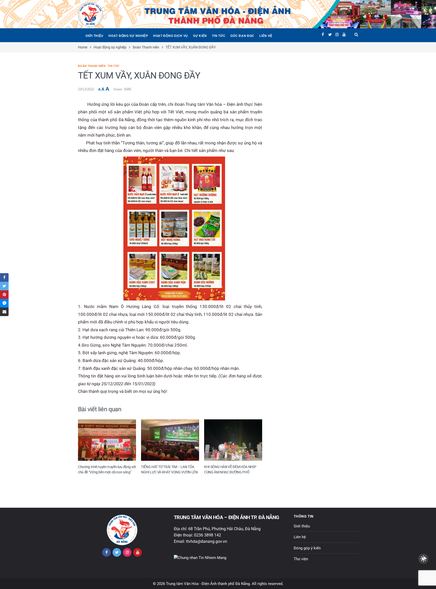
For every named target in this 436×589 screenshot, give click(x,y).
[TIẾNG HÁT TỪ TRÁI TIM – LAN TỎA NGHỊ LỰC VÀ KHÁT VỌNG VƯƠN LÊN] (170, 440)
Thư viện (301, 559)
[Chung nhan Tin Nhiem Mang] (200, 557)
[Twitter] (330, 35)
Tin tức (218, 36)
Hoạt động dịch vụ (170, 36)
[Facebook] (322, 35)
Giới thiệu (94, 36)
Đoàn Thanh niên (91, 65)
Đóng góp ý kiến (307, 548)
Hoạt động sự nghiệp (128, 36)
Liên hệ (265, 36)
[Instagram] (337, 35)
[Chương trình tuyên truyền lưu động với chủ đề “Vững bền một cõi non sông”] (107, 440)
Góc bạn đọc (242, 36)
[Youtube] (344, 35)
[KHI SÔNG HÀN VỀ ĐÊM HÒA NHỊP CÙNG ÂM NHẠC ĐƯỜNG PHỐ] (233, 440)
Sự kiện (200, 36)
